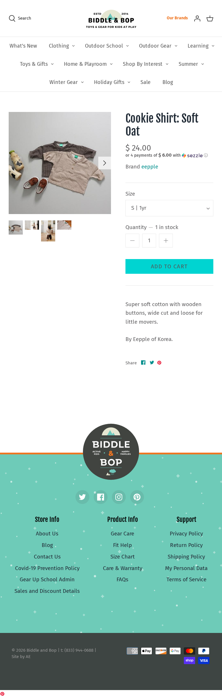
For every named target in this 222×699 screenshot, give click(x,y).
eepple (149, 166)
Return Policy (186, 545)
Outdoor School (104, 46)
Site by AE (21, 656)
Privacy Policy (186, 533)
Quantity (151, 227)
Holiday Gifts (109, 82)
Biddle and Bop (111, 452)
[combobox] (169, 208)
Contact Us (47, 556)
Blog (167, 82)
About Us (47, 533)
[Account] (197, 18)
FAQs (122, 579)
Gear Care (122, 533)
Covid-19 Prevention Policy (47, 568)
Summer (188, 64)
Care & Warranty (122, 568)
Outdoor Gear (155, 46)
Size (130, 193)
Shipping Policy (186, 556)
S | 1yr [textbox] (138, 208)
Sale (145, 82)
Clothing (59, 46)
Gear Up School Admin (47, 579)
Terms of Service (186, 579)
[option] (60, 163)
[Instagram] (119, 497)
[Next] (104, 163)
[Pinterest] (137, 497)
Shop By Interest (142, 64)
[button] (166, 155)
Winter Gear (63, 82)
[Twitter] (82, 497)
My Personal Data (186, 568)
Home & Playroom (85, 64)
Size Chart (122, 556)
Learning (198, 46)
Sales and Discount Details (47, 591)
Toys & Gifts (34, 64)
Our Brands (177, 18)
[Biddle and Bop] (111, 18)
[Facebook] (101, 497)
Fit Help (122, 545)
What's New (23, 46)
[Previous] (15, 163)
